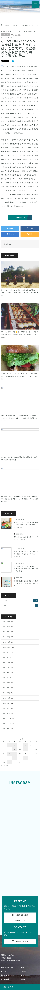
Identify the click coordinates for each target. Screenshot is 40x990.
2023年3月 (6, 632)
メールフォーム (20, 941)
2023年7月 (6, 621)
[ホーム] (1, 22)
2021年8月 (6, 688)
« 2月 (3, 765)
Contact (5, 979)
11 (25, 749)
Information (7, 967)
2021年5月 (6, 693)
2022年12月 (7, 647)
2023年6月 (6, 627)
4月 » (8, 765)
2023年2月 (6, 637)
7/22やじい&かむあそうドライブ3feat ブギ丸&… (26, 538)
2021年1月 (6, 713)
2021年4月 (6, 698)
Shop (23, 979)
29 (9, 762)
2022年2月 (6, 672)
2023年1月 (6, 642)
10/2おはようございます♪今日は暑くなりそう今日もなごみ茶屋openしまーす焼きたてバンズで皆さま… (19, 376)
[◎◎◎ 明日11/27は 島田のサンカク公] (29, 791)
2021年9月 (6, 683)
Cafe (3, 971)
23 (14, 758)
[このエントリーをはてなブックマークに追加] (13, 61)
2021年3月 (6, 703)
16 (14, 753)
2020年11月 (7, 723)
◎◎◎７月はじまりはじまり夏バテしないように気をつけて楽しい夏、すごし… (26, 583)
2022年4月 (6, 662)
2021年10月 (7, 677)
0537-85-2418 (20, 915)
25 (25, 758)
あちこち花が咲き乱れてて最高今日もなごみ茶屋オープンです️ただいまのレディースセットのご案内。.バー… (19, 418)
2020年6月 (6, 728)
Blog (23, 975)
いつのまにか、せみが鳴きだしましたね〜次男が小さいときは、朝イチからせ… (26, 568)
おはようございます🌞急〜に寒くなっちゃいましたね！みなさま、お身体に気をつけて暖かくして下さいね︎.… (19, 334)
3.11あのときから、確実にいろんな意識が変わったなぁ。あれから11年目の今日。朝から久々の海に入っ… (19, 292)
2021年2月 (6, 708)
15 (9, 753)
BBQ (23, 967)
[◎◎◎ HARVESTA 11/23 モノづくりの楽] (10, 813)
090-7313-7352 (20, 920)
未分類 (19, 605)
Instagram (20, 217)
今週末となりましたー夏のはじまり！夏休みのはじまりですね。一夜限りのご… (26, 554)
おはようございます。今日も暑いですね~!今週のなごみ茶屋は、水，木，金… (26, 524)
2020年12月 (7, 718)
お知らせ (5, 34)
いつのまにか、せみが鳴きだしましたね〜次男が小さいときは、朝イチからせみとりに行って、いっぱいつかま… (19, 498)
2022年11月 (7, 652)
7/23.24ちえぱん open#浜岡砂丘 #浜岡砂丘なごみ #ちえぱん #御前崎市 (19, 458)
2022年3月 (6, 667)
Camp (23, 971)
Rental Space (7, 975)
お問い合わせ (7, 986)
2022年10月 (7, 657)
